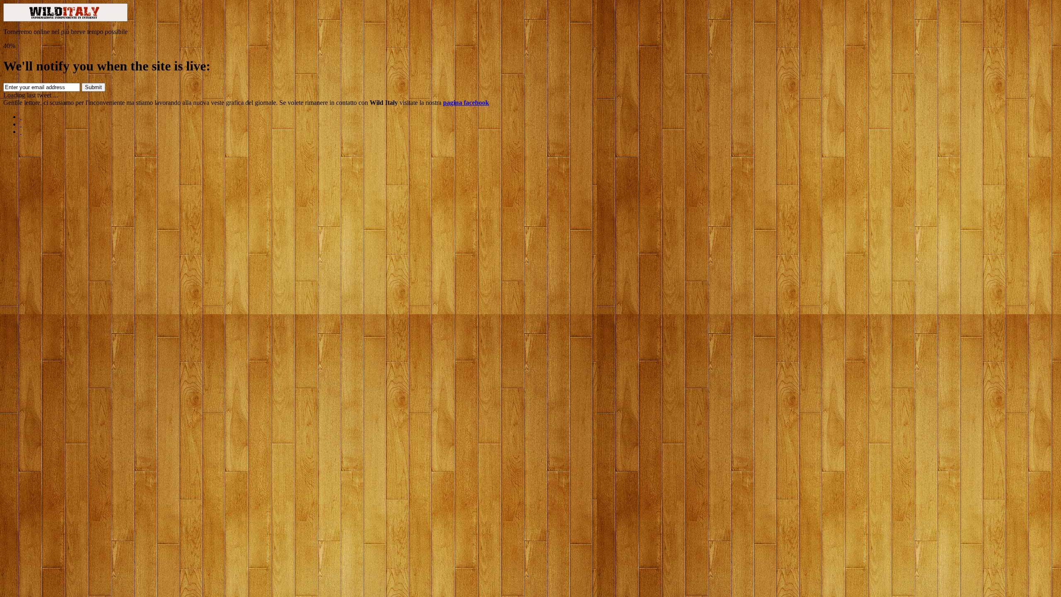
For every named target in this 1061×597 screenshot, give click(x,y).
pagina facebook (466, 102)
